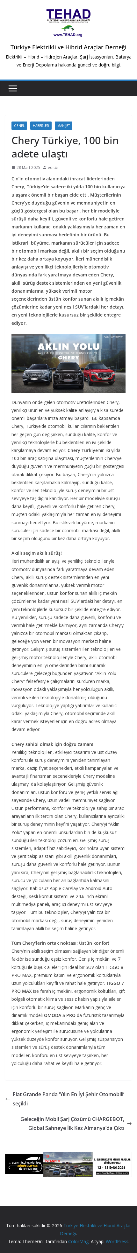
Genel (19, 125)
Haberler (41, 125)
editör (53, 167)
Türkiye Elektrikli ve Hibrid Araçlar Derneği (68, 47)
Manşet (63, 125)
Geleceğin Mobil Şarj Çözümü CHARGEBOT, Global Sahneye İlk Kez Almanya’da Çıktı (72, 1124)
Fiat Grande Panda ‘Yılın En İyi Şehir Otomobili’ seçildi (68, 1099)
